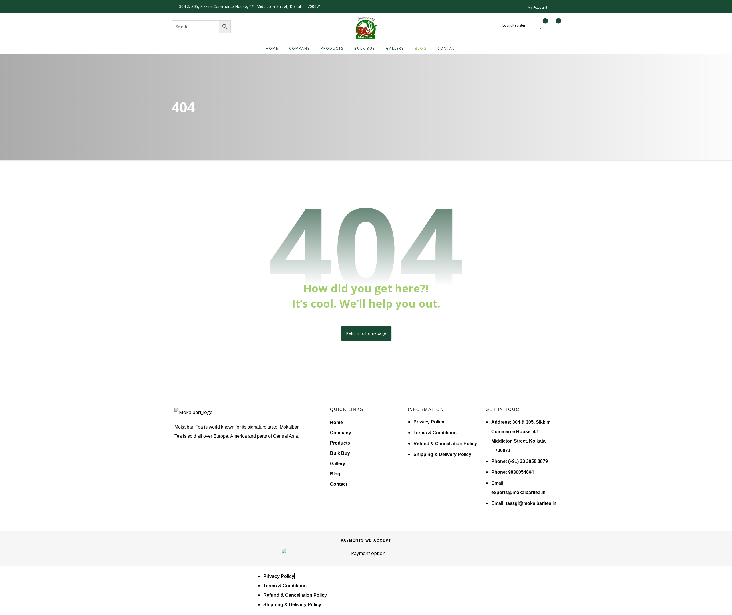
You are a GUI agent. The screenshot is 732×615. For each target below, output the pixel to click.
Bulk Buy (340, 453)
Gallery (337, 463)
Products (340, 443)
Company (340, 432)
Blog (335, 473)
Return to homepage (366, 333)
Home (336, 422)
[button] (553, 25)
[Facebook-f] (182, 460)
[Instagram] (200, 460)
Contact (338, 484)
